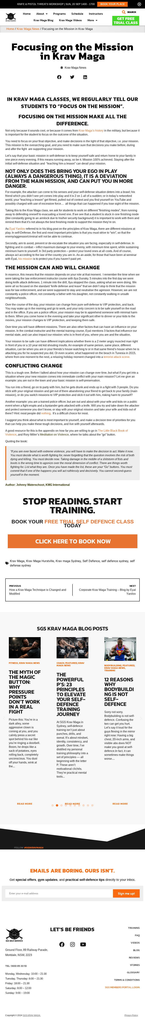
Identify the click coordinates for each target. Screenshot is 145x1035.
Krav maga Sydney (68, 561)
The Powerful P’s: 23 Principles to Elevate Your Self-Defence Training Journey (71, 694)
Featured (71, 663)
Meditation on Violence (54, 434)
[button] (130, 12)
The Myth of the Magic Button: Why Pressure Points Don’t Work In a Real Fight (25, 691)
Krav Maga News (28, 29)
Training (109, 670)
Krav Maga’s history (91, 130)
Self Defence (91, 561)
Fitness (13, 663)
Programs (59, 13)
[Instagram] (72, 944)
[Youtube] (83, 944)
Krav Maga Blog (43, 20)
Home (27, 13)
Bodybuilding (112, 665)
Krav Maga (17, 561)
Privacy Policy (131, 1015)
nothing (46, 413)
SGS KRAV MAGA (32, 1015)
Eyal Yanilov (17, 228)
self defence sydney (115, 561)
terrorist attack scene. (117, 356)
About (40, 13)
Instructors (96, 13)
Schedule (77, 13)
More (91, 20)
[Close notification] (139, 4)
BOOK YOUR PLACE (112, 4)
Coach (60, 663)
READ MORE (24, 804)
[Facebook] (62, 944)
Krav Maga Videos (70, 20)
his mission (25, 258)
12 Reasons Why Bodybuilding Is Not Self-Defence (119, 691)
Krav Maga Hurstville (40, 561)
